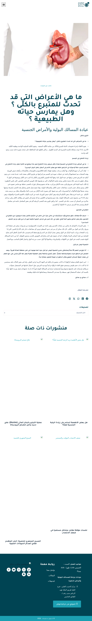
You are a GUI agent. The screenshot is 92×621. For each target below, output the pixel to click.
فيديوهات (51, 581)
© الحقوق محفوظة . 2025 (46, 618)
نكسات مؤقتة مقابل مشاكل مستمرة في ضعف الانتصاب (68, 531)
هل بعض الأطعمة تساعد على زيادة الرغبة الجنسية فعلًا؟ (69, 423)
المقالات (52, 575)
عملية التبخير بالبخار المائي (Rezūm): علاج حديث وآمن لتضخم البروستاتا (23, 423)
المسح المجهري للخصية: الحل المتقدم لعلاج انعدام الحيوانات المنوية (23, 542)
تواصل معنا (51, 570)
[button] (4, 5)
